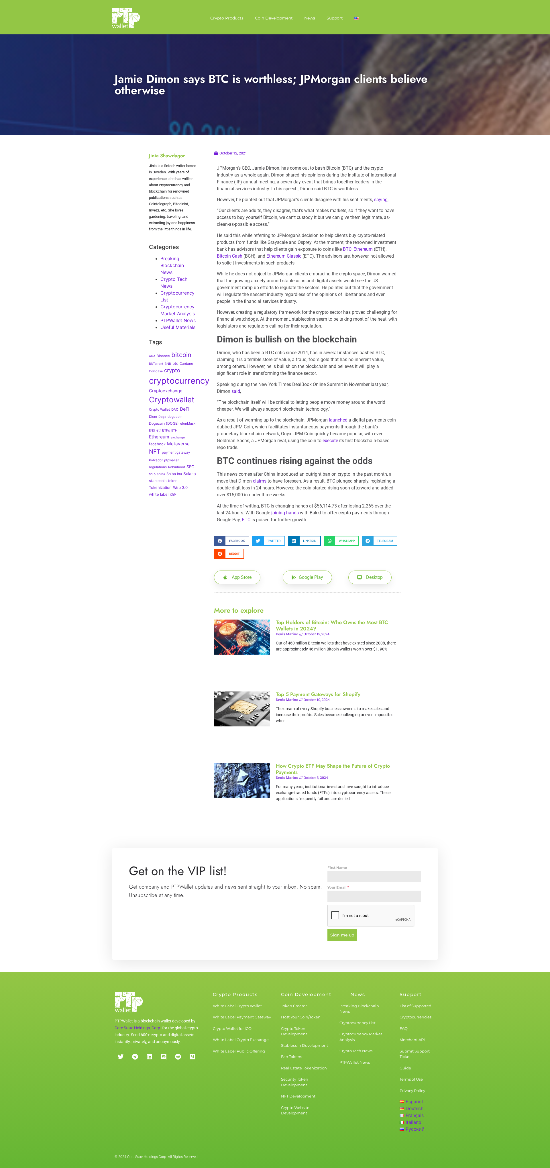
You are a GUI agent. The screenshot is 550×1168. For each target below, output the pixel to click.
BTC (347, 249)
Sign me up (342, 935)
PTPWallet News (178, 320)
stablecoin (157, 481)
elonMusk (187, 424)
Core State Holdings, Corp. (138, 1028)
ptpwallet (171, 460)
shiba (161, 474)
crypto (172, 370)
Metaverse (178, 443)
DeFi (184, 409)
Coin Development (274, 18)
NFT (154, 451)
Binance (163, 356)
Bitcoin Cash (229, 256)
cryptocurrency (179, 381)
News (309, 18)
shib (152, 474)
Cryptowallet (172, 399)
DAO (174, 409)
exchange (178, 437)
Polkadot (156, 460)
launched (338, 420)
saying (381, 199)
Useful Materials (177, 327)
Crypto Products (226, 18)
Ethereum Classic (283, 256)
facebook (157, 444)
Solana (189, 473)
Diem (153, 417)
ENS (152, 430)
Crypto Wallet (159, 409)
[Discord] (164, 1057)
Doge (162, 417)
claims (259, 481)
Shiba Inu (174, 474)
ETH (174, 430)
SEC (190, 466)
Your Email (338, 887)
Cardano (186, 364)
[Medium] (192, 1057)
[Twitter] (121, 1057)
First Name (337, 867)
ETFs (166, 430)
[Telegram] (135, 1057)
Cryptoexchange (165, 390)
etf (158, 430)
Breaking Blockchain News (172, 265)
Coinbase (156, 371)
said (235, 391)
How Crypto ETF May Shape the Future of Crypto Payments (333, 769)
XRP (173, 495)
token (172, 481)
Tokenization (160, 487)
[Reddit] (178, 1057)
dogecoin (175, 417)
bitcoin (181, 354)
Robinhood (176, 467)
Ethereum (159, 437)
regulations (158, 467)
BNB (168, 364)
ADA (152, 356)
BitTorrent (156, 364)
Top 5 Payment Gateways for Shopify (318, 694)
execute (330, 440)
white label (158, 494)
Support (335, 18)
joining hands (285, 513)
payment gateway (176, 452)
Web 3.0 (180, 487)
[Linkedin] (149, 1057)
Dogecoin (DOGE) (164, 423)
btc (175, 363)
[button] (231, 541)
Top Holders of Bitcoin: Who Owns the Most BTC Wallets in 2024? (332, 625)
